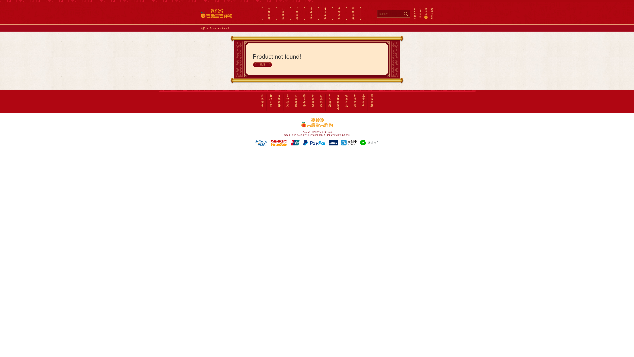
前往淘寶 (262, 100)
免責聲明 (363, 100)
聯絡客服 (353, 13)
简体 (432, 17)
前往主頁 (270, 100)
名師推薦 (297, 13)
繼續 (262, 64)
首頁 (203, 28)
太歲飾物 (283, 13)
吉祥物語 (269, 13)
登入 (415, 10)
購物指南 (339, 13)
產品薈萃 (311, 13)
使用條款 (346, 100)
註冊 (415, 17)
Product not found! (219, 28)
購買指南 (304, 100)
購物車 (426, 13)
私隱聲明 (354, 100)
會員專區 (325, 13)
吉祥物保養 (338, 102)
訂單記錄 (420, 12)
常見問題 (329, 100)
